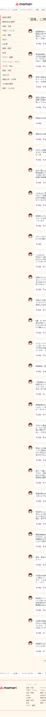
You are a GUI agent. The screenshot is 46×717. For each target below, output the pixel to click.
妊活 (4, 53)
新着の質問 (6, 17)
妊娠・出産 (6, 26)
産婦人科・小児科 (9, 79)
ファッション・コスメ (11, 62)
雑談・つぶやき (8, 88)
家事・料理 (6, 48)
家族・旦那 (6, 70)
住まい (5, 39)
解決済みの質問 (8, 22)
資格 (33, 19)
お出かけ (5, 75)
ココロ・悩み (7, 66)
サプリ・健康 (7, 57)
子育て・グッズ (8, 31)
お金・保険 (6, 35)
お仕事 (5, 44)
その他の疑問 (7, 84)
